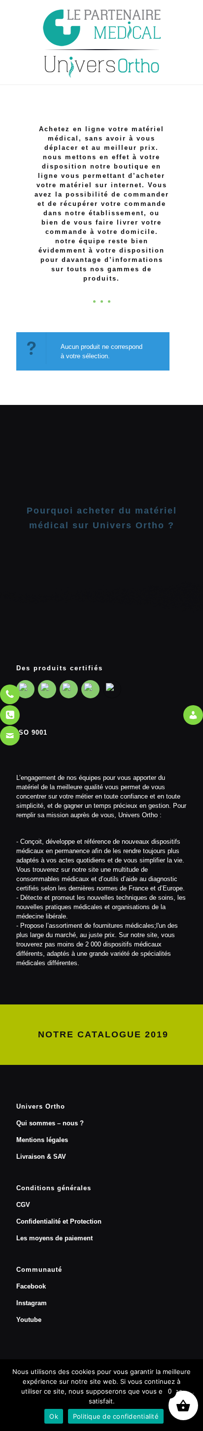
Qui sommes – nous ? (50, 1123)
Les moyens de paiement (54, 1238)
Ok (53, 1416)
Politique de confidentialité (116, 1416)
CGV (23, 1204)
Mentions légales (42, 1140)
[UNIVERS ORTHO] (101, 42)
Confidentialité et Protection (59, 1221)
